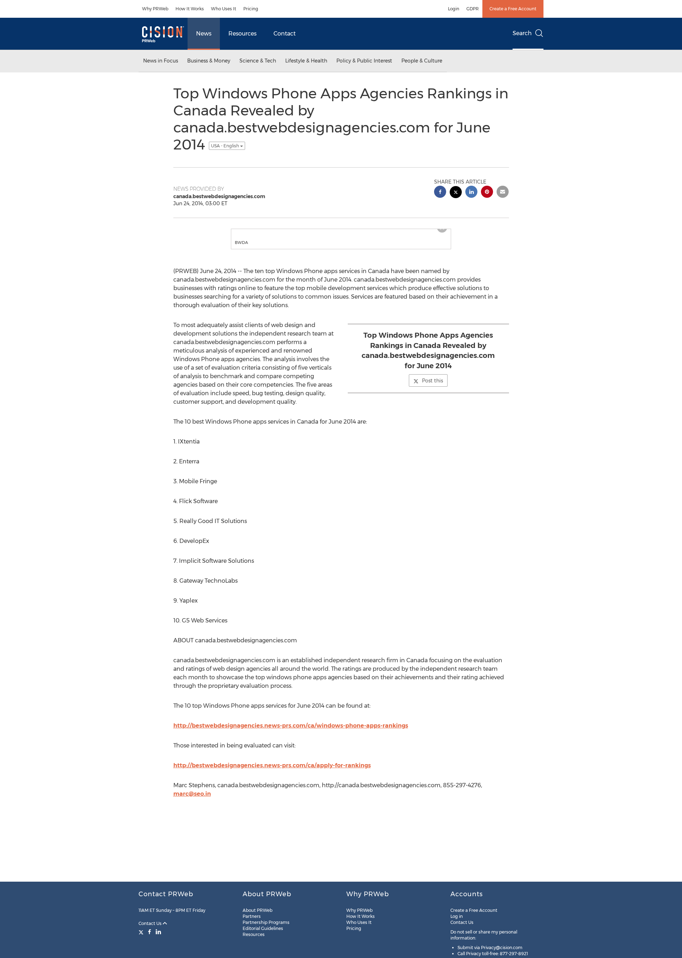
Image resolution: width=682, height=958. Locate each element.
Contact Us (151, 923)
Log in (456, 916)
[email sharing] (503, 193)
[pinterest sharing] (487, 193)
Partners (252, 916)
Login (453, 8)
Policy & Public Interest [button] (364, 61)
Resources (242, 33)
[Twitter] (142, 931)
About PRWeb (257, 910)
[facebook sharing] (440, 193)
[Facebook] (149, 931)
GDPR (472, 8)
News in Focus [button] (160, 61)
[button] (341, 232)
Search (522, 33)
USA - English (225, 145)
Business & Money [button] (208, 61)
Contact (285, 33)
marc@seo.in (192, 801)
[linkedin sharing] (471, 193)
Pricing (250, 8)
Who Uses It (223, 8)
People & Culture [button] (421, 61)
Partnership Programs (266, 922)
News (203, 33)
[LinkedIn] (158, 931)
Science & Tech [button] (257, 61)
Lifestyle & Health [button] (306, 61)
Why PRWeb (155, 8)
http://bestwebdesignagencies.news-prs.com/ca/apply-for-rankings (272, 772)
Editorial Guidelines (263, 928)
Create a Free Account (512, 8)
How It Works (189, 8)
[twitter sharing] (456, 193)
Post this (432, 388)
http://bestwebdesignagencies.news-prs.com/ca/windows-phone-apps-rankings (290, 732)
